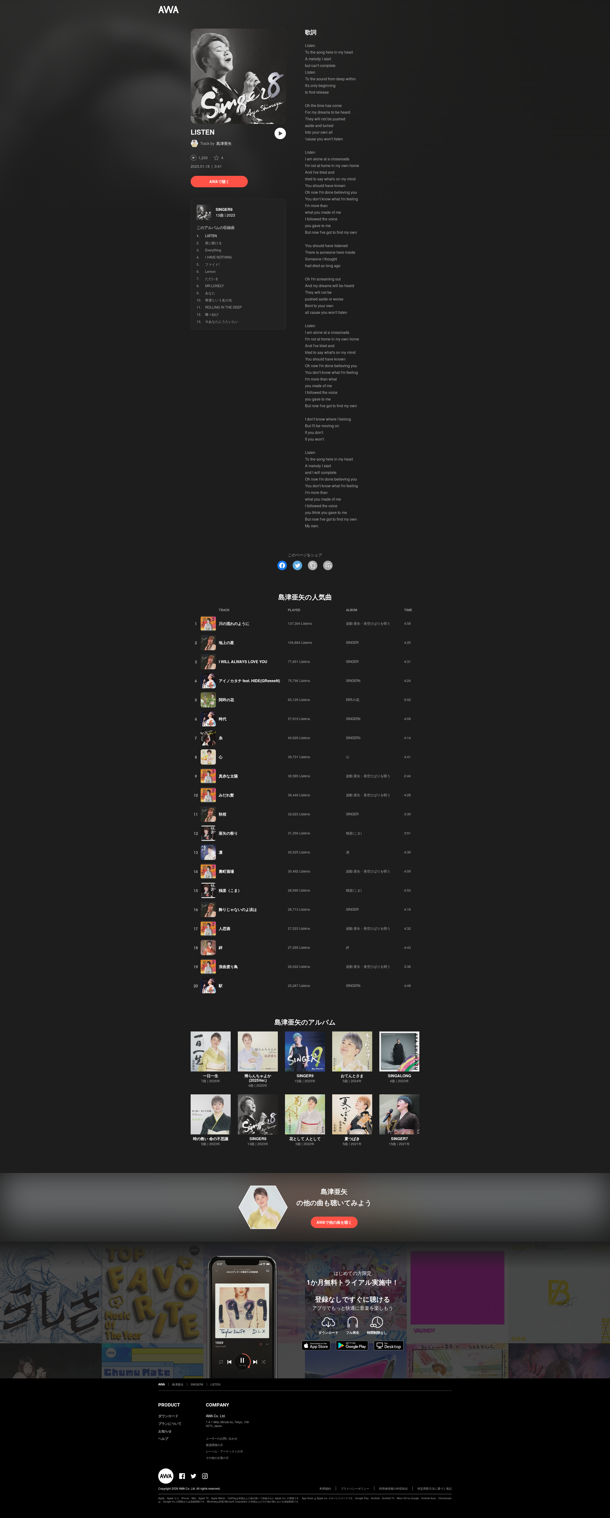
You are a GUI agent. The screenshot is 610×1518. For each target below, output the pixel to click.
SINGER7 (399, 1138)
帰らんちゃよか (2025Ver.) (257, 1078)
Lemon (210, 271)
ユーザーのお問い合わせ (221, 1438)
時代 (222, 718)
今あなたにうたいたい (222, 321)
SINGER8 (224, 209)
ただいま (212, 278)
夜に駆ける (213, 242)
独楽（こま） (230, 890)
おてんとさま (352, 1075)
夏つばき (352, 1138)
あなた (210, 292)
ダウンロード (168, 1415)
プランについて (170, 1423)
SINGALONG (399, 1075)
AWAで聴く (219, 181)
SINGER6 (353, 680)
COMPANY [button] (217, 1405)
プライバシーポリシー (355, 1488)
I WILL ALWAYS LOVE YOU (243, 661)
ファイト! (212, 264)
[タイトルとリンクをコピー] (312, 565)
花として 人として (305, 1138)
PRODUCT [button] (169, 1405)
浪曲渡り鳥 (228, 966)
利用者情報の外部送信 (393, 1488)
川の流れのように (234, 623)
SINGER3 (353, 737)
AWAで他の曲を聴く (334, 1222)
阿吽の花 (226, 699)
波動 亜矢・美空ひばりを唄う (368, 623)
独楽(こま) (354, 833)
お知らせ (165, 1431)
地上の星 (226, 642)
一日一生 (210, 1075)
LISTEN (215, 1384)
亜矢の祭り (228, 833)
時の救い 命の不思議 (210, 1138)
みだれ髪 (226, 795)
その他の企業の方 (217, 1458)
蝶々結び (212, 314)
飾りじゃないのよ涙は (238, 909)
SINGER (352, 642)
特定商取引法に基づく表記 (434, 1488)
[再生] (280, 133)
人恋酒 (224, 928)
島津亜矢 (224, 143)
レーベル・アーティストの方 (224, 1451)
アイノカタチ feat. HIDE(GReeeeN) (249, 680)
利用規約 (325, 1488)
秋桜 (222, 814)
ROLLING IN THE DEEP (223, 307)
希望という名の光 (218, 300)
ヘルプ (163, 1438)
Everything (213, 250)
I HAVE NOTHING (218, 257)
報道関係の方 (214, 1445)
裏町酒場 (226, 871)
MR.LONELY (214, 285)
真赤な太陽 (228, 776)
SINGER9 (305, 1075)
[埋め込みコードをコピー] (328, 565)
